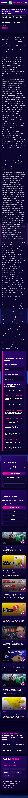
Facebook (21, 768)
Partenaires (17, 781)
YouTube (6, 768)
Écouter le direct (14, 485)
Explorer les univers (14, 473)
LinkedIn (6, 772)
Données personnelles (8, 785)
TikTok (13, 772)
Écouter (5, 28)
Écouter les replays (14, 481)
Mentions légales (14, 783)
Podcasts (5, 31)
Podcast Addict (14, 523)
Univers (18, 28)
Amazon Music (14, 519)
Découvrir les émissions (14, 477)
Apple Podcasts (14, 507)
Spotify (14, 511)
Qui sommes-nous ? (8, 781)
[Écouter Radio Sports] (10, 2)
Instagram (13, 768)
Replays (12, 28)
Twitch (19, 772)
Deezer (14, 515)
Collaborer (5, 783)
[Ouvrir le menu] (25, 2)
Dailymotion (7, 775)
